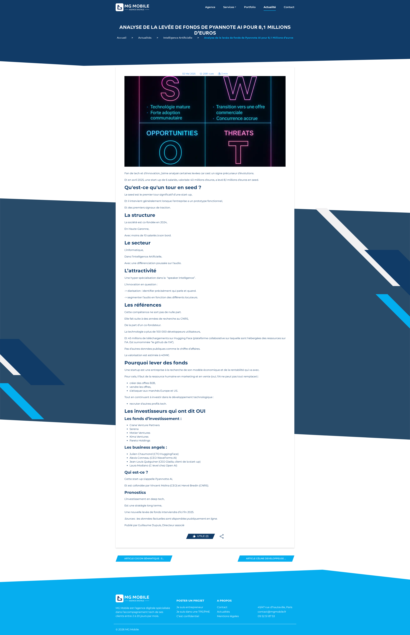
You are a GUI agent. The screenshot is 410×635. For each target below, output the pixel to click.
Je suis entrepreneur (189, 607)
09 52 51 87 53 (266, 616)
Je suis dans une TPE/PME (193, 611)
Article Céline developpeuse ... (266, 558)
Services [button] (228, 7)
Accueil (121, 37)
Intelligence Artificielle (177, 37)
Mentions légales (228, 616)
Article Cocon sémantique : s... (144, 558)
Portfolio (250, 7)
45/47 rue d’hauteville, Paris (275, 607)
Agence (210, 7)
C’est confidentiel (187, 616)
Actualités (145, 37)
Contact (289, 7)
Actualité (270, 7)
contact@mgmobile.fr (272, 611)
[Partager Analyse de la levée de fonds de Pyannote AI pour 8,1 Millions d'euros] (221, 536)
